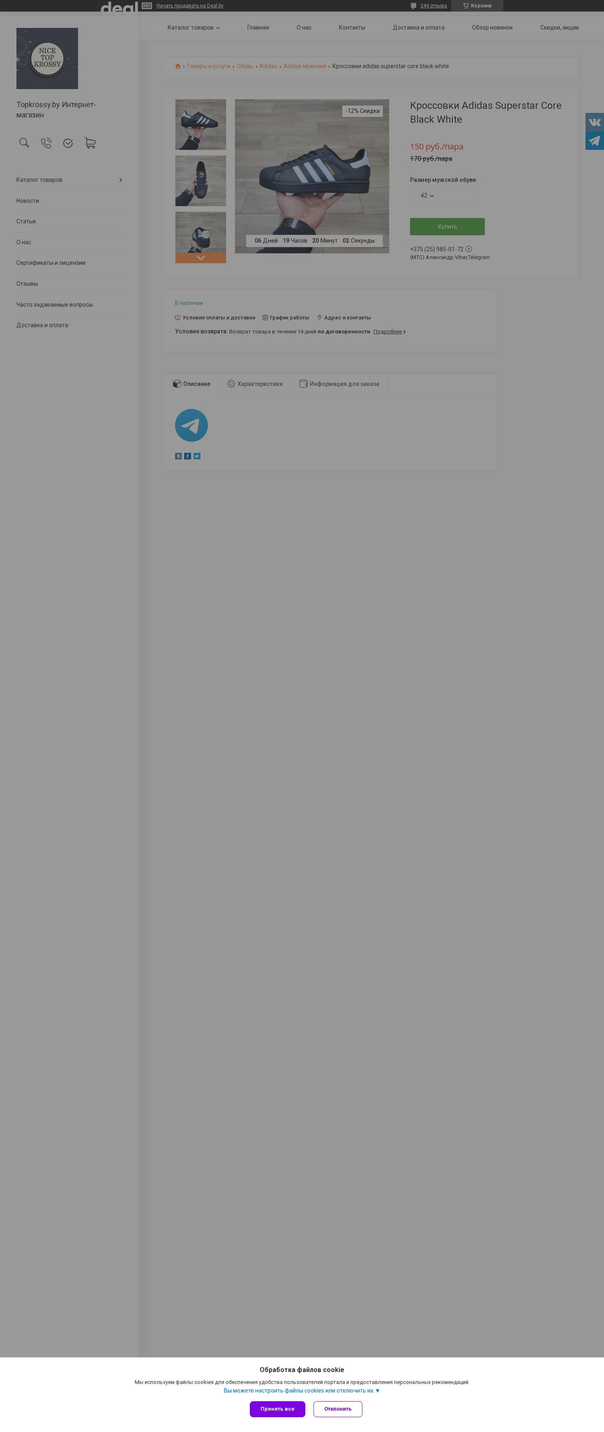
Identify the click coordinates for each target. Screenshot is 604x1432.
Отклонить (338, 1409)
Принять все (278, 1409)
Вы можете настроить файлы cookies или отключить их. (299, 1390)
